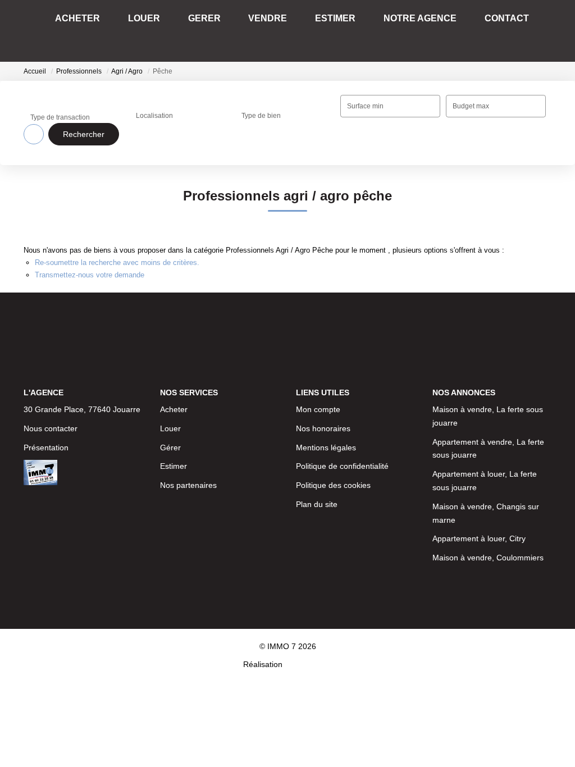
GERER (234, 30)
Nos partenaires (188, 417)
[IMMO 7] (56, 31)
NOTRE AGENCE (410, 30)
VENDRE (285, 30)
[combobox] (179, 106)
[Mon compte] (542, 30)
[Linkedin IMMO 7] (288, 535)
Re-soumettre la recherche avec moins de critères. (117, 262)
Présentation (46, 361)
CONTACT (484, 30)
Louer (170, 361)
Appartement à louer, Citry (479, 471)
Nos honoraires (323, 361)
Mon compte (318, 341)
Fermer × (541, 646)
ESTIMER (339, 30)
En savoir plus (337, 715)
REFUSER (247, 740)
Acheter (174, 341)
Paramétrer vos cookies (410, 715)
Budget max (471, 106)
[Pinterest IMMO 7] (320, 535)
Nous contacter (50, 341)
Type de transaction (60, 106)
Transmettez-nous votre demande (89, 275)
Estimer (173, 398)
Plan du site (316, 436)
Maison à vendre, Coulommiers (488, 490)
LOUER (188, 30)
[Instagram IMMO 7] (256, 535)
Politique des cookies (333, 417)
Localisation (154, 104)
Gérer (170, 380)
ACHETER (134, 30)
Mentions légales (326, 380)
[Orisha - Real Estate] (308, 585)
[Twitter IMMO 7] (352, 535)
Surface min (365, 106)
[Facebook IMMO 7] (224, 535)
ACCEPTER (325, 740)
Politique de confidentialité (342, 398)
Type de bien (261, 104)
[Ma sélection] (527, 30)
